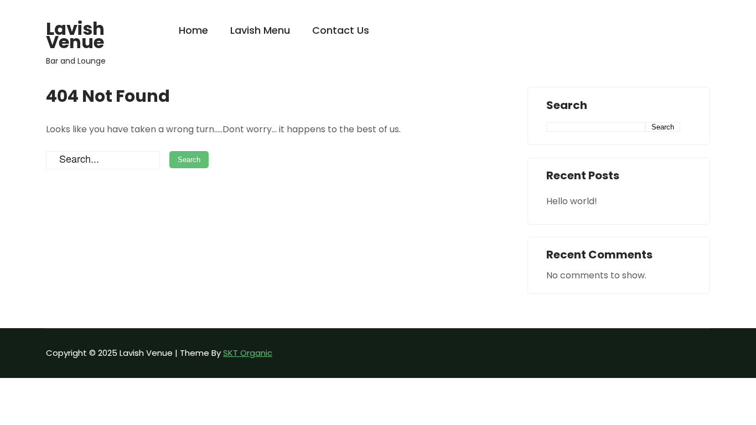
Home (193, 30)
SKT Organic (247, 353)
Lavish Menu (260, 30)
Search (566, 106)
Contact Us (340, 30)
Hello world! (571, 201)
